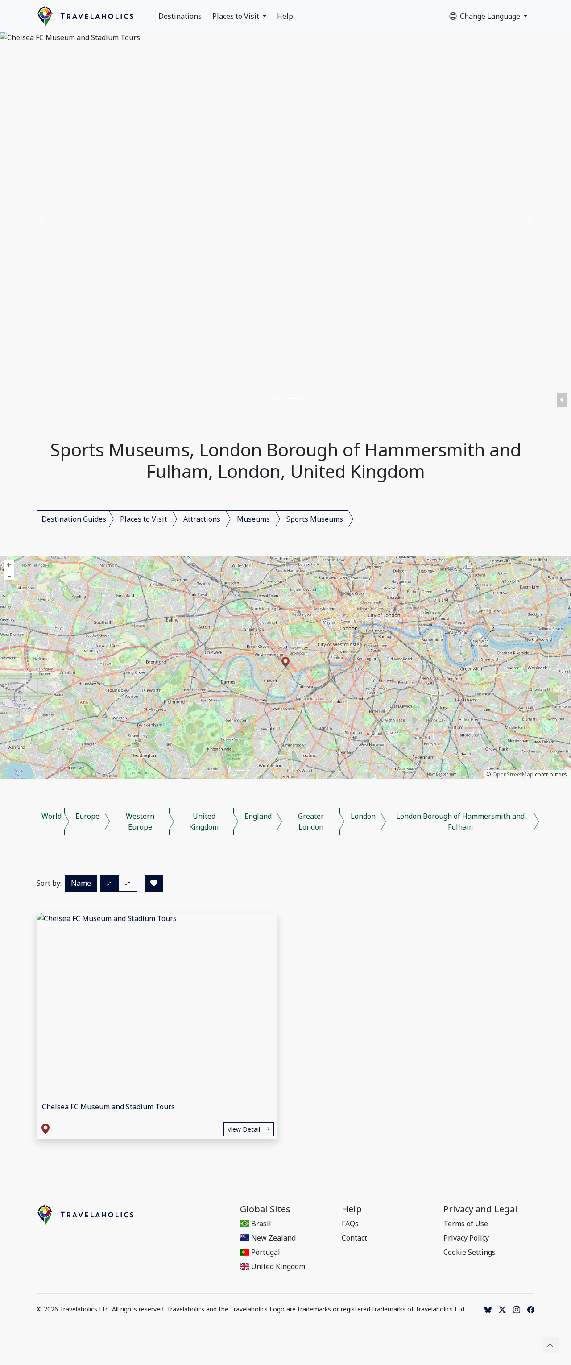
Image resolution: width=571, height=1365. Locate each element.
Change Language (491, 16)
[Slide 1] (277, 398)
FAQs (350, 1223)
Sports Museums (314, 519)
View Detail (244, 1129)
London (363, 816)
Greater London (311, 821)
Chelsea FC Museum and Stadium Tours (108, 1107)
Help (285, 16)
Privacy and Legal (480, 1209)
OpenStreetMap (513, 774)
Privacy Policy (466, 1238)
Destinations (180, 16)
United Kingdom (204, 821)
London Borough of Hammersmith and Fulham (460, 821)
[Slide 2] (293, 398)
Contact (354, 1238)
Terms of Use (465, 1223)
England (258, 816)
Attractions (201, 519)
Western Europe (140, 821)
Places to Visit (236, 16)
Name (81, 883)
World (51, 816)
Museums (253, 519)
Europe (87, 816)
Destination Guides (73, 519)
